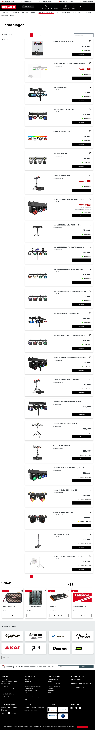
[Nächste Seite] (37, 35)
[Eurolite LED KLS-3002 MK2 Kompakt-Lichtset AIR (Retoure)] (37, 342)
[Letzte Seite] (40, 35)
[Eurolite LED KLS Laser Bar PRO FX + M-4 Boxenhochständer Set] (37, 231)
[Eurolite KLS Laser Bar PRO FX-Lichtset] (37, 320)
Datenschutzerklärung (30, 690)
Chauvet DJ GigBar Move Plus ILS (64, 41)
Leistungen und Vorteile (54, 684)
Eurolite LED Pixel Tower (61, 534)
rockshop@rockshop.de (9, 697)
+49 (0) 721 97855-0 (8, 693)
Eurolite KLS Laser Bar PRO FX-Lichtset (66, 313)
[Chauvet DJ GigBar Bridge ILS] (37, 519)
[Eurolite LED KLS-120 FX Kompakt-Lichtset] (37, 408)
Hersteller (8, 34)
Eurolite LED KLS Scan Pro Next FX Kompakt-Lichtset (68, 247)
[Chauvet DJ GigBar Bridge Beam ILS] (37, 497)
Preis (6, 39)
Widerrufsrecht (28, 688)
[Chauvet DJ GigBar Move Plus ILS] (37, 48)
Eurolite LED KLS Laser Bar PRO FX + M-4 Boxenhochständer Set (66, 225)
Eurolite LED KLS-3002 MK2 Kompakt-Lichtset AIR (69, 291)
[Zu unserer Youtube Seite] (80, 708)
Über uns (27, 679)
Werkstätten (51, 688)
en (93, 8)
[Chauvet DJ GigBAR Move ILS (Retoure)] (37, 386)
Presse (49, 693)
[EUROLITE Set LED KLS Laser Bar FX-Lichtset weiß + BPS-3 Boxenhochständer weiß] (37, 71)
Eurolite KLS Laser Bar (60, 87)
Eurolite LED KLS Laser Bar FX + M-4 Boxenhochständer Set (65, 424)
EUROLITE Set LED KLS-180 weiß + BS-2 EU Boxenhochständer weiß (67, 556)
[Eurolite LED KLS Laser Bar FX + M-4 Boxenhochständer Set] (37, 430)
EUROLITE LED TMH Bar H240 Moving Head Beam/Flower (67, 199)
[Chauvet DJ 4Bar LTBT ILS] (37, 452)
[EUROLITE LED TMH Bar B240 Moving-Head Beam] (37, 474)
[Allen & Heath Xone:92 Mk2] (35, 597)
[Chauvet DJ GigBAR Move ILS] (37, 183)
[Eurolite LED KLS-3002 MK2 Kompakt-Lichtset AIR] (37, 298)
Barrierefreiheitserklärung (31, 697)
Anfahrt (50, 682)
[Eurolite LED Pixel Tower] (37, 541)
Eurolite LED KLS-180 (60, 153)
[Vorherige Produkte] (2, 603)
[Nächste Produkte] (92, 603)
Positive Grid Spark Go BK (10, 606)
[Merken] (90, 41)
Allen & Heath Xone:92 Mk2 (33, 606)
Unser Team (27, 682)
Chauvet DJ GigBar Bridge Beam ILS (65, 490)
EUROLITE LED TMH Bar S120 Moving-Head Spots (69, 357)
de (89, 8)
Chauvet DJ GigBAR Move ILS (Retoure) (66, 379)
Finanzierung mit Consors (55, 686)
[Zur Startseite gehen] (8, 7)
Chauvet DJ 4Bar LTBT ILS (61, 446)
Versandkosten (34, 727)
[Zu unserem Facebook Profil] (76, 708)
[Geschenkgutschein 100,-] (82, 597)
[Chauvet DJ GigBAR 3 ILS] (37, 138)
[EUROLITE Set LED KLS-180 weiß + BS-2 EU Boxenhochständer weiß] (37, 563)
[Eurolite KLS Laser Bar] (37, 94)
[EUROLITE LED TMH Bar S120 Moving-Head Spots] (37, 364)
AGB (25, 693)
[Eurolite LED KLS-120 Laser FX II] (37, 116)
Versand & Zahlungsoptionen (32, 686)
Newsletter (51, 695)
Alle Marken (6, 657)
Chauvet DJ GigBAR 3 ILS (61, 131)
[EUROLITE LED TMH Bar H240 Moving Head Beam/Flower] (37, 207)
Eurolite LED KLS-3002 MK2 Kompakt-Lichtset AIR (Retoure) (69, 335)
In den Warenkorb (81, 54)
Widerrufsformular (82, 727)
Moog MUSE (53, 606)
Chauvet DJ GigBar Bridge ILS (63, 512)
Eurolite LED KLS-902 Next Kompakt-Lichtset (68, 269)
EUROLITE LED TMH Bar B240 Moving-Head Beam (70, 468)
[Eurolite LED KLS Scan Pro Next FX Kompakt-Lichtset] (37, 254)
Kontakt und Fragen (53, 679)
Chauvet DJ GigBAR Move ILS (63, 175)
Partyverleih (51, 690)
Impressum (27, 695)
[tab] (6, 583)
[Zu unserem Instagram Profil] (72, 708)
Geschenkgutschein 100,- (79, 606)
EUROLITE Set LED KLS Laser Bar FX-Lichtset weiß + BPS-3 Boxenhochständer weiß (69, 63)
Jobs (25, 684)
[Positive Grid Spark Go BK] (12, 597)
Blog (25, 699)
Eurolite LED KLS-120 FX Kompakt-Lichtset (67, 402)
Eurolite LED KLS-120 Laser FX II (63, 109)
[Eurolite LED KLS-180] (37, 160)
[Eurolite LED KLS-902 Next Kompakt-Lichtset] (37, 276)
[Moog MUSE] (59, 597)
